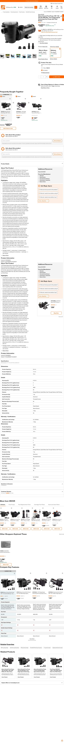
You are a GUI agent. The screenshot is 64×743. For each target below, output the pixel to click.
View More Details (44, 43)
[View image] (2, 56)
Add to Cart (57, 76)
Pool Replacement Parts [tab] (24, 504)
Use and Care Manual (45, 178)
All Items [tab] (2, 504)
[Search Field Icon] (35, 7)
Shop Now (56, 313)
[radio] (42, 68)
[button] (32, 163)
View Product (5, 677)
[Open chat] (63, 17)
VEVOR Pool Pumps (30, 11)
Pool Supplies (6, 11)
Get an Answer (57, 140)
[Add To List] (59, 16)
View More (32, 638)
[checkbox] (16, 96)
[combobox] (29, 7)
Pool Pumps (22, 11)
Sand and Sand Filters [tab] (54, 504)
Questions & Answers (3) (52, 22)
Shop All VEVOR (41, 171)
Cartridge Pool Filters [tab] (39, 504)
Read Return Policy (45, 87)
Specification (43, 177)
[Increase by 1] (46, 76)
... (1, 12)
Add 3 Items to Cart (8, 128)
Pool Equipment (14, 11)
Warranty (42, 175)
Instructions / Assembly (45, 180)
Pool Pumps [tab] (12, 504)
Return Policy (6, 255)
